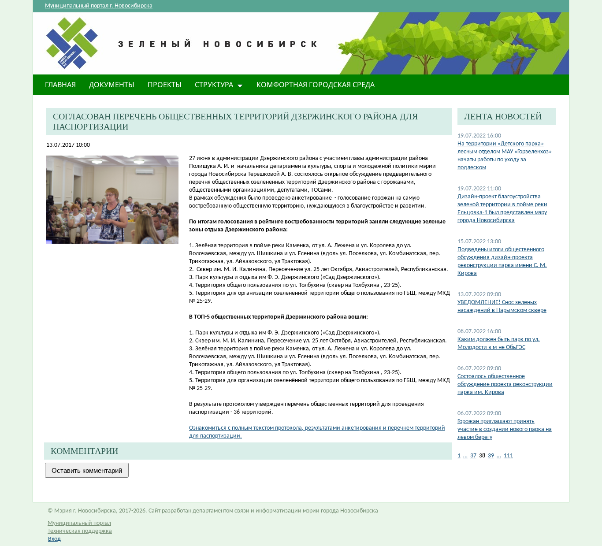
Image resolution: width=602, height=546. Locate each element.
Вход (54, 539)
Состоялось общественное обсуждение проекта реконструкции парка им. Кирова (505, 384)
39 (491, 456)
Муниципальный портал (79, 523)
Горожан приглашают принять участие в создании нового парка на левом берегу (504, 429)
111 (508, 456)
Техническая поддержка (80, 531)
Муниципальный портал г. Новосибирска (98, 6)
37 (473, 456)
